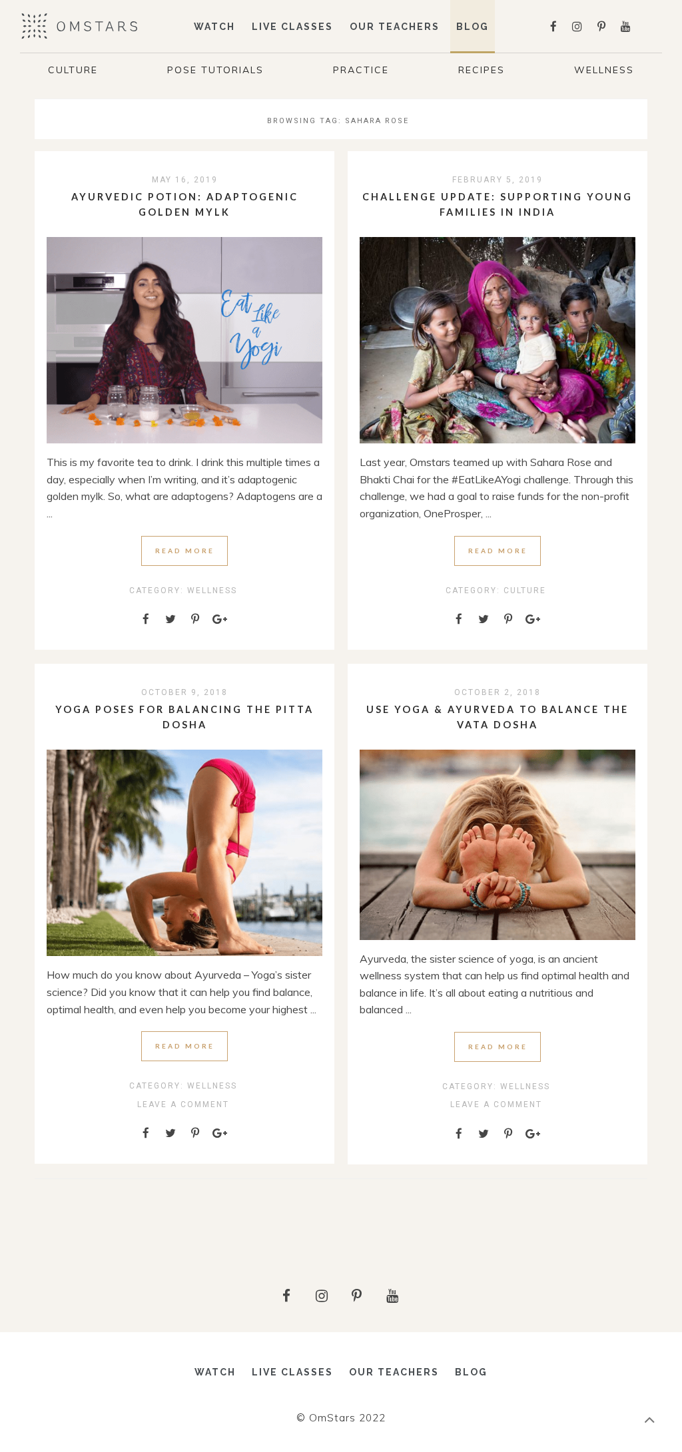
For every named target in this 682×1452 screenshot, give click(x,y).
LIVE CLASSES (292, 26)
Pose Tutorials (215, 70)
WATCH (214, 26)
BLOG (471, 1372)
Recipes (481, 70)
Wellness (604, 70)
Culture (73, 70)
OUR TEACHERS (395, 26)
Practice (361, 70)
